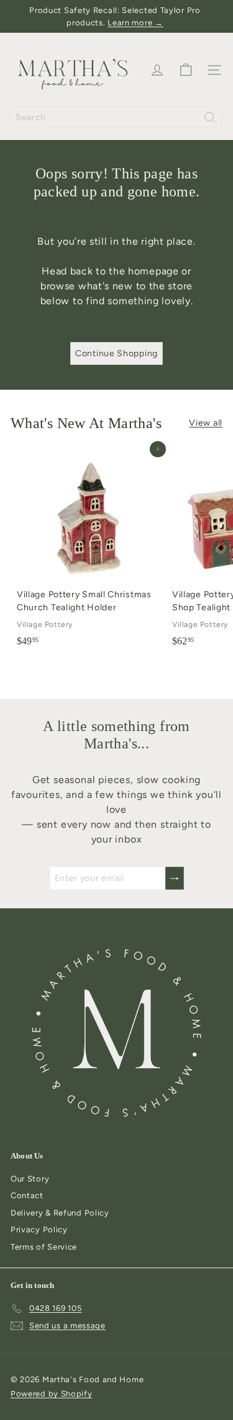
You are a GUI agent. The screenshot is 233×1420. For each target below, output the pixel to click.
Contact (27, 1195)
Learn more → (135, 22)
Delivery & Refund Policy (60, 1212)
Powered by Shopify (52, 1393)
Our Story (30, 1178)
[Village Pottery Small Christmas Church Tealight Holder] (88, 550)
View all (205, 423)
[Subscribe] (174, 878)
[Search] (210, 117)
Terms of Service (44, 1246)
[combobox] (116, 117)
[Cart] (185, 70)
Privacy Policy (39, 1229)
